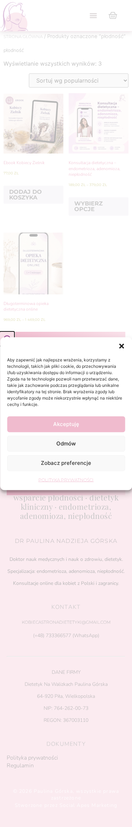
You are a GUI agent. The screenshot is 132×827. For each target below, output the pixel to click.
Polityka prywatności (66, 479)
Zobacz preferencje (66, 463)
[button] (121, 345)
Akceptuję (66, 424)
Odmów (66, 443)
